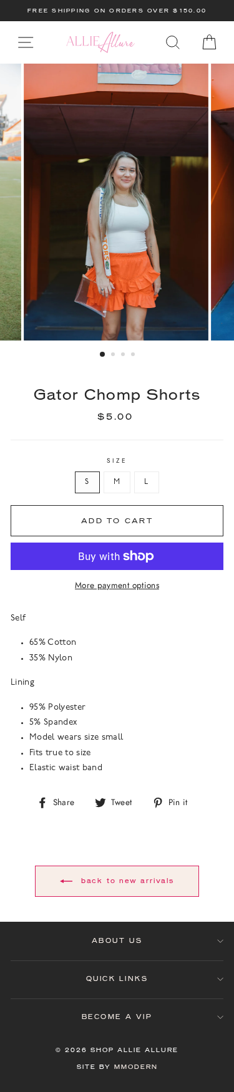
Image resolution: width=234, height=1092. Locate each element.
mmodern (136, 1066)
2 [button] (114, 355)
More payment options (117, 585)
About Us (117, 940)
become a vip (117, 1016)
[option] (117, 10)
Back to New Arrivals (125, 880)
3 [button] (124, 355)
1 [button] (103, 355)
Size (117, 460)
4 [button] (134, 355)
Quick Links (117, 978)
